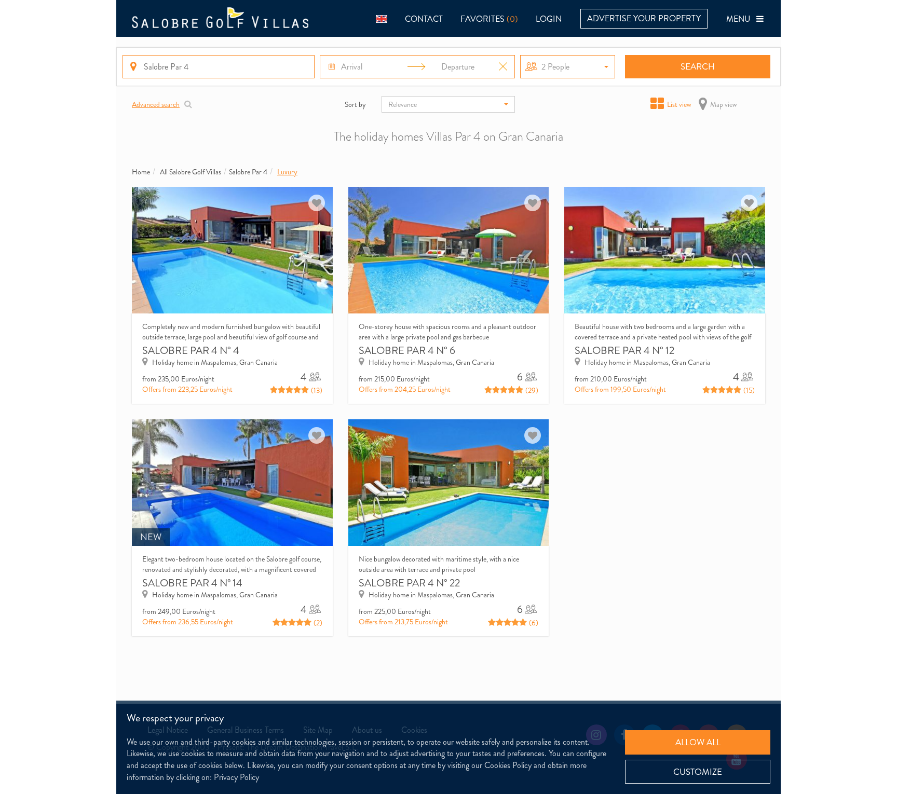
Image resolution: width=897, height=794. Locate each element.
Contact (424, 19)
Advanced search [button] (156, 104)
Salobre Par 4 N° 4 (190, 350)
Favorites (489, 19)
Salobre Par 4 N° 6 (407, 350)
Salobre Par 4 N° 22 (409, 583)
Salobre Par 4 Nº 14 (192, 583)
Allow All (698, 742)
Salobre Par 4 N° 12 (624, 350)
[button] (381, 18)
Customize (697, 771)
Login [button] (549, 19)
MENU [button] (741, 19)
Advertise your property (644, 18)
